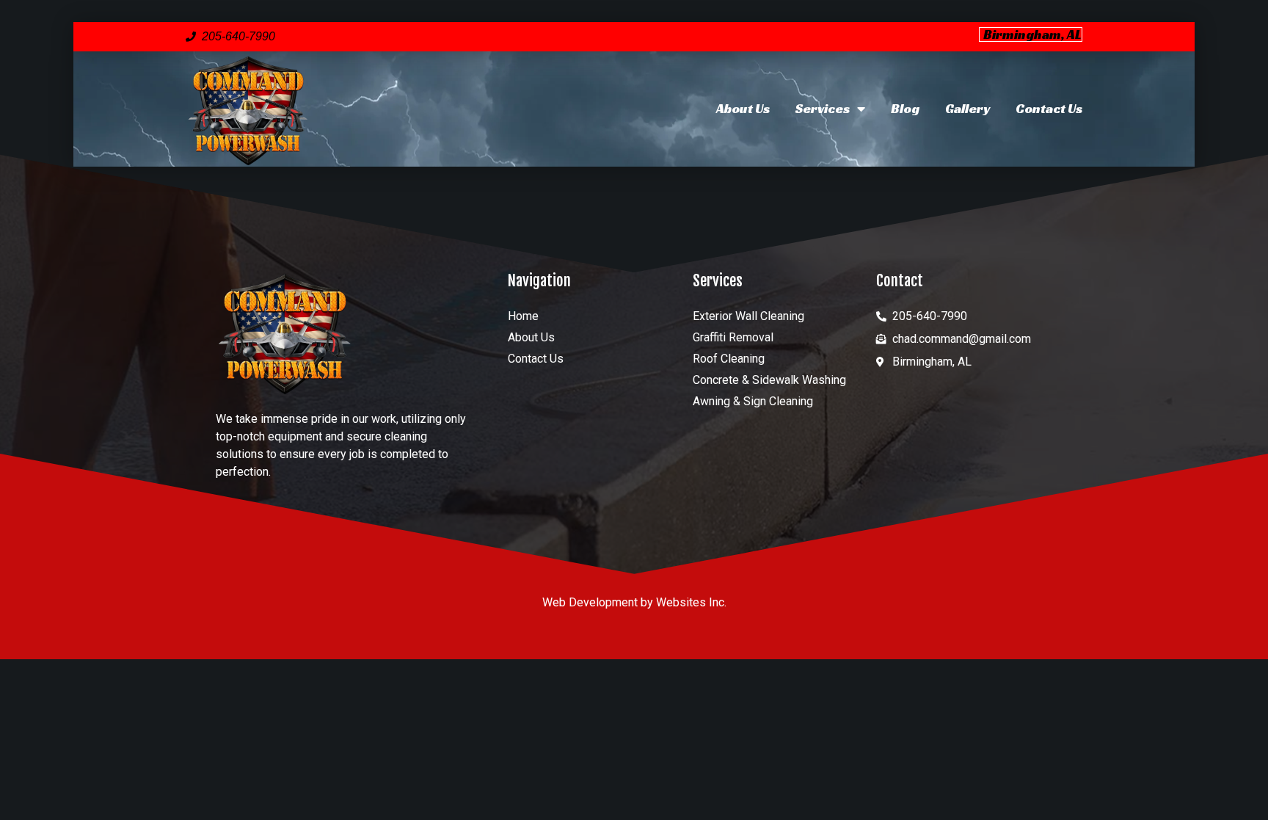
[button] (1030, 34)
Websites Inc (690, 602)
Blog (905, 108)
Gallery (967, 108)
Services (822, 108)
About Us (743, 108)
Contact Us (1049, 108)
